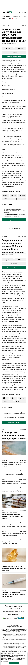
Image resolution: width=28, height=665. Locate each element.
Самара (3, 470)
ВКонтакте (8, 198)
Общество (4, 531)
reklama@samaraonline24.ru (13, 611)
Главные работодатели (14, 56)
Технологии (4, 236)
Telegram (15, 52)
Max (9, 48)
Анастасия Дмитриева (9, 43)
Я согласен (14, 663)
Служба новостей (7, 254)
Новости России (5, 25)
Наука (3, 429)
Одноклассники (21, 198)
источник (9, 78)
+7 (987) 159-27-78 (13, 609)
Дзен (21, 48)
